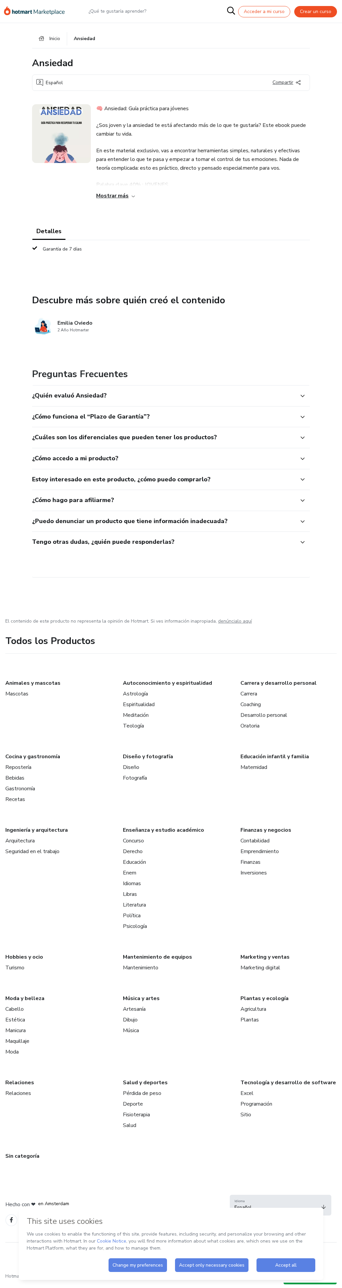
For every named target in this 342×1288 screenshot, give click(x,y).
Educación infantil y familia (274, 756)
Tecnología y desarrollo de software (288, 1082)
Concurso (133, 840)
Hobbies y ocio (24, 957)
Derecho (133, 851)
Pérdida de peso (142, 1093)
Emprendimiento (259, 851)
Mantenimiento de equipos (157, 957)
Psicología (135, 926)
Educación (134, 862)
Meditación (136, 715)
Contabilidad (255, 840)
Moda (12, 1052)
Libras (130, 894)
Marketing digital (260, 967)
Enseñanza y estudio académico (163, 830)
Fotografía (135, 778)
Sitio (245, 1114)
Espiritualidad (139, 704)
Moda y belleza (24, 998)
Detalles (48, 231)
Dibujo (130, 1019)
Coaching (250, 704)
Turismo (14, 967)
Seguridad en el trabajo (32, 851)
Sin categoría (22, 1156)
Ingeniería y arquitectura (36, 830)
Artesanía (134, 1009)
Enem (129, 872)
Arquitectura (20, 840)
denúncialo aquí (235, 621)
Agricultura (253, 1009)
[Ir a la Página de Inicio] (37, 11)
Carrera (248, 693)
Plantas (249, 1019)
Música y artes (141, 998)
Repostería (18, 767)
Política (132, 915)
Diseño (131, 767)
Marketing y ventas (265, 957)
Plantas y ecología (264, 998)
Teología (133, 726)
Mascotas (16, 693)
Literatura (134, 905)
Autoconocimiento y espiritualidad (167, 683)
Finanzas (250, 862)
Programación (256, 1104)
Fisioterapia (136, 1114)
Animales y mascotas (32, 683)
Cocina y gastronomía (32, 756)
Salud (129, 1125)
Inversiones (253, 872)
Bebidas (14, 778)
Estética (15, 1019)
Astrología (135, 693)
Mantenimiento (140, 967)
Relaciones (19, 1082)
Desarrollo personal (263, 715)
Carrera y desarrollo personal (278, 683)
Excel (246, 1093)
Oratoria (250, 726)
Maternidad (253, 767)
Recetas (15, 799)
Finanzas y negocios (265, 830)
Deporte (133, 1104)
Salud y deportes (145, 1082)
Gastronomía (20, 788)
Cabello (14, 1009)
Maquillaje (17, 1041)
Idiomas (132, 883)
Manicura (15, 1030)
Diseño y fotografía (148, 756)
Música (131, 1030)
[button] (163, 395)
